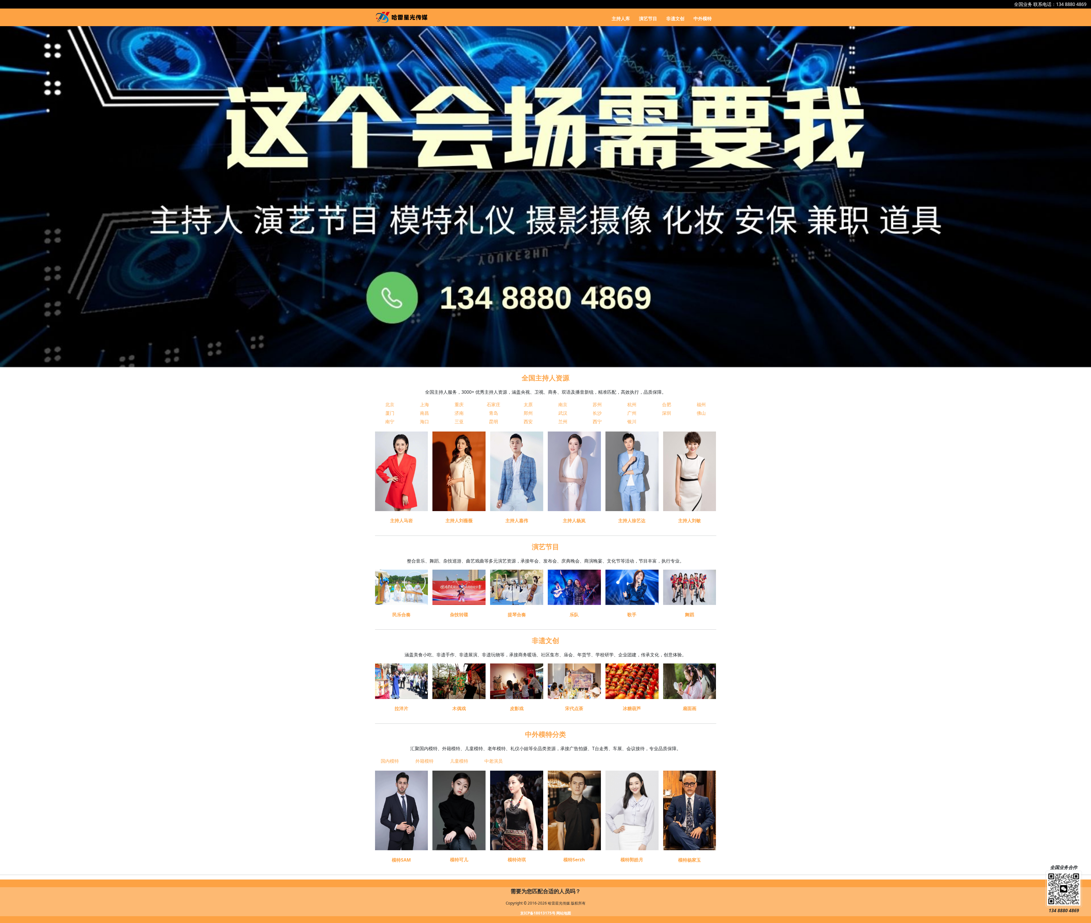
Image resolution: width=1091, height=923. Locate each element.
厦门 (389, 413)
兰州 (562, 421)
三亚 (459, 421)
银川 (631, 421)
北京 (389, 404)
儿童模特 (459, 761)
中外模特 (703, 18)
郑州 (528, 413)
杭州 (631, 404)
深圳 (666, 413)
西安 (528, 421)
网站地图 (563, 913)
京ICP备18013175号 (537, 913)
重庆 (459, 404)
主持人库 (621, 18)
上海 (424, 404)
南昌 (424, 413)
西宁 (597, 421)
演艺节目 (648, 18)
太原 (528, 404)
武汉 (562, 413)
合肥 (666, 404)
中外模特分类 (545, 734)
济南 (459, 413)
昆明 (493, 421)
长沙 (597, 413)
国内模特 (390, 761)
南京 (562, 404)
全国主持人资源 (545, 378)
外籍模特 (424, 761)
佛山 (701, 413)
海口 (424, 421)
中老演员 (493, 761)
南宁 (389, 421)
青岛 (493, 413)
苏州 (597, 404)
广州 (631, 413)
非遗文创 (675, 18)
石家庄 (493, 404)
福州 (701, 404)
